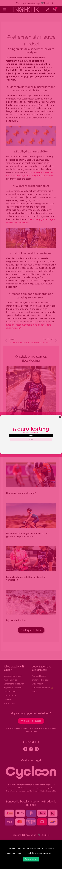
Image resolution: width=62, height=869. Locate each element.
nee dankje (31, 439)
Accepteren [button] (31, 859)
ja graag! (31, 435)
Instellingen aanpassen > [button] (39, 853)
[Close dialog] (60, 417)
